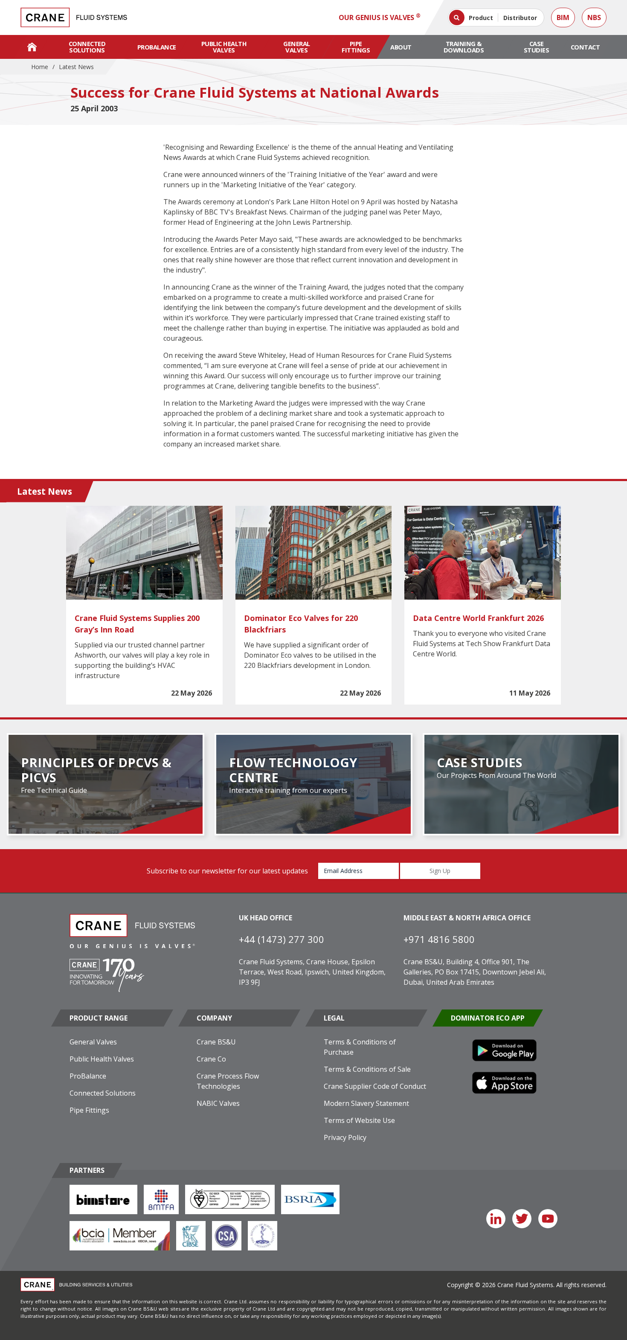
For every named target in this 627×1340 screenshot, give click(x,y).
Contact (585, 47)
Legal (334, 1018)
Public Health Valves (224, 46)
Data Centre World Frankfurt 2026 (478, 618)
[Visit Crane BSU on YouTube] (547, 1218)
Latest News (76, 67)
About (401, 47)
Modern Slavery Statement (366, 1103)
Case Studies (536, 46)
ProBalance (156, 47)
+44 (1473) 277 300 (281, 939)
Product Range (99, 1018)
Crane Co (211, 1059)
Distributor (520, 18)
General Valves (296, 46)
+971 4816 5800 (439, 939)
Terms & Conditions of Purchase (360, 1047)
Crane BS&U (216, 1042)
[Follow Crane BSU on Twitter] (521, 1218)
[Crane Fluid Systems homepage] (73, 17)
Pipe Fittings (356, 46)
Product (481, 18)
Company (214, 1018)
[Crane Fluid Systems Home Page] (32, 47)
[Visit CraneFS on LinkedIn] (495, 1218)
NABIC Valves (218, 1103)
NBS (594, 17)
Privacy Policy (345, 1137)
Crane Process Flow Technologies (228, 1081)
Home (39, 67)
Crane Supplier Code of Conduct (375, 1086)
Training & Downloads (464, 46)
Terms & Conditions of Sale (367, 1069)
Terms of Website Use (359, 1120)
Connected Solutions (87, 46)
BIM (563, 17)
